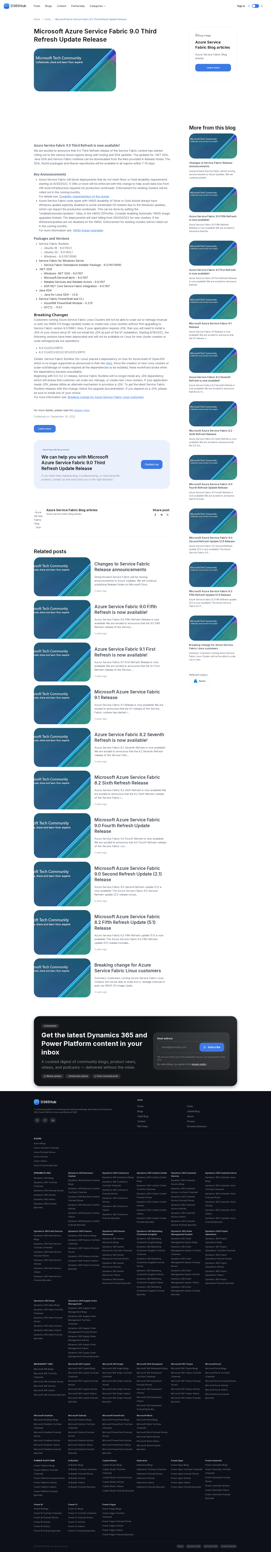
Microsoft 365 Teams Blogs (184, 1368)
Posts (37, 6)
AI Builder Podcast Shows (80, 1473)
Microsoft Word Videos (148, 1441)
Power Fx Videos (76, 1526)
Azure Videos (40, 1161)
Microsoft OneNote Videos (47, 1445)
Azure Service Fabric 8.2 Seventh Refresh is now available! (210, 379)
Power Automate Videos (217, 1490)
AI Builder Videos (76, 1482)
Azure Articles (41, 1156)
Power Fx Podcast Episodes (81, 1530)
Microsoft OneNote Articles (47, 1440)
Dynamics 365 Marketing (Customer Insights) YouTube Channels (151, 1250)
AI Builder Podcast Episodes (82, 1487)
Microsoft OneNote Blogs (46, 1419)
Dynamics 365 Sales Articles (48, 1326)
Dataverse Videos (145, 1482)
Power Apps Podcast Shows (185, 1473)
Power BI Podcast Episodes (47, 1530)
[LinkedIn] (53, 1120)
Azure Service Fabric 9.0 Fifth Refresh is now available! (212, 218)
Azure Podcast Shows (45, 1152)
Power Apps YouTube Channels (186, 1469)
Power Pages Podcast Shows (116, 1521)
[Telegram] (161, 514)
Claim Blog (142, 1116)
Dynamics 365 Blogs (44, 1178)
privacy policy (199, 1064)
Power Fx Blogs (75, 1508)
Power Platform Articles (45, 1482)
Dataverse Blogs (145, 1465)
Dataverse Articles (146, 1478)
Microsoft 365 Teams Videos (185, 1393)
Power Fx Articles (76, 1522)
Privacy (191, 1121)
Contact (61, 6)
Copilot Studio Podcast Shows (117, 1477)
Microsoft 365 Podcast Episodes (50, 1394)
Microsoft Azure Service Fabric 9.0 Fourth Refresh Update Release (127, 825)
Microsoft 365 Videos (44, 1390)
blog (109, 363)
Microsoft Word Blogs (147, 1419)
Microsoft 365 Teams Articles (185, 1389)
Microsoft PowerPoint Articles (116, 1440)
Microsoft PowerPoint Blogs (115, 1419)
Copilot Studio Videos (112, 1486)
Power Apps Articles (181, 1478)
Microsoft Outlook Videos (80, 1445)
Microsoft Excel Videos (216, 1389)
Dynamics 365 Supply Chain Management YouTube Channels (82, 1320)
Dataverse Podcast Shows (150, 1473)
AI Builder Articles (76, 1478)
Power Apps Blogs (180, 1465)
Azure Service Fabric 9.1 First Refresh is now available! (212, 271)
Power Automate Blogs (216, 1465)
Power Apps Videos (180, 1482)
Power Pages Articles (112, 1525)
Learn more (44, 428)
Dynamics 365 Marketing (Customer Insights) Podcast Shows (151, 1262)
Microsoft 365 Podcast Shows (48, 1381)
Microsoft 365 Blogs (43, 1369)
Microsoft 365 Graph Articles (116, 1389)
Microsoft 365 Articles (45, 1386)
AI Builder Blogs (75, 1465)
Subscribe (214, 1047)
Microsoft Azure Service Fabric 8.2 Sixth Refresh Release (210, 432)
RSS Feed (142, 1126)
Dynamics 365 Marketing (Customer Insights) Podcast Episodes (151, 1291)
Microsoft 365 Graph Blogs (115, 1368)
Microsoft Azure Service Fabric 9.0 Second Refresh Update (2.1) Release (128, 874)
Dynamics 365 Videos (44, 1199)
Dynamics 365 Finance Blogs (82, 1235)
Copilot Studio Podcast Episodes (118, 1490)
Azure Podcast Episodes (46, 1165)
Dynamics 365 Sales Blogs (47, 1305)
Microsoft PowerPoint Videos (116, 1445)
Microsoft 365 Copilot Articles (82, 1389)
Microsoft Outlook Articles (81, 1440)
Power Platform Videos (45, 1487)
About (190, 1116)
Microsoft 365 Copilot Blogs (81, 1368)
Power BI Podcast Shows (46, 1517)
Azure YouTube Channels (46, 1147)
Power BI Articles (42, 1522)
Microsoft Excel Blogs (215, 1368)
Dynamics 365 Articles (45, 1195)
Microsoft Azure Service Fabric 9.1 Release (210, 325)
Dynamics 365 (42, 1173)
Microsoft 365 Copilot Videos (82, 1393)
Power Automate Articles (217, 1485)
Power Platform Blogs (44, 1465)
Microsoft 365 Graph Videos (116, 1393)
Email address (165, 1038)
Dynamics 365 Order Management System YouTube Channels (186, 1250)
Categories (96, 6)
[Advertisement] (102, 118)
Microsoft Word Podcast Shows (152, 1432)
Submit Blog (193, 1111)
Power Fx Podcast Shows (80, 1517)
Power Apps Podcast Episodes (186, 1487)
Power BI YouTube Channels (48, 1513)
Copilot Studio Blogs (112, 1465)
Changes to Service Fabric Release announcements (210, 164)
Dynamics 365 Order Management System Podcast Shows (185, 1262)
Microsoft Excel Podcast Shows (220, 1381)
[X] (167, 514)
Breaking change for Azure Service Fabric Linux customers (106, 397)
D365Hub (18, 6)
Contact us (152, 464)
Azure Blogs (40, 1143)
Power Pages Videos (112, 1530)
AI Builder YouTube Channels (82, 1469)
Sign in (241, 6)
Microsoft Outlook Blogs (80, 1419)
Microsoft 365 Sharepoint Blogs (152, 1368)
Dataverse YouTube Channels (151, 1469)
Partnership (78, 6)
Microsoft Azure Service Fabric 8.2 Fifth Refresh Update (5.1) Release (127, 922)
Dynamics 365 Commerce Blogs (118, 1177)
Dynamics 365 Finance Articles (83, 1256)
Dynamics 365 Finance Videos (83, 1260)
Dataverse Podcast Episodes (151, 1487)
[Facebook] (155, 514)
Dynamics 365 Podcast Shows (49, 1190)
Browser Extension (197, 1126)
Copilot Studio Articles (113, 1482)
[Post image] (62, 576)
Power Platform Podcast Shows (49, 1478)
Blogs (48, 6)
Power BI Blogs (41, 1508)
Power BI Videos (42, 1526)
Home (37, 19)
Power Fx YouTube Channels (82, 1513)
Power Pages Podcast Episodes (117, 1534)
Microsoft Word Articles (148, 1436)
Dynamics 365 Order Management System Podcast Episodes (185, 1291)
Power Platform (44, 1460)
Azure (202, 681)
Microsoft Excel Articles (216, 1385)
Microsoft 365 (43, 1364)
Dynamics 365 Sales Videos (47, 1330)
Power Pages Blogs (111, 1508)
